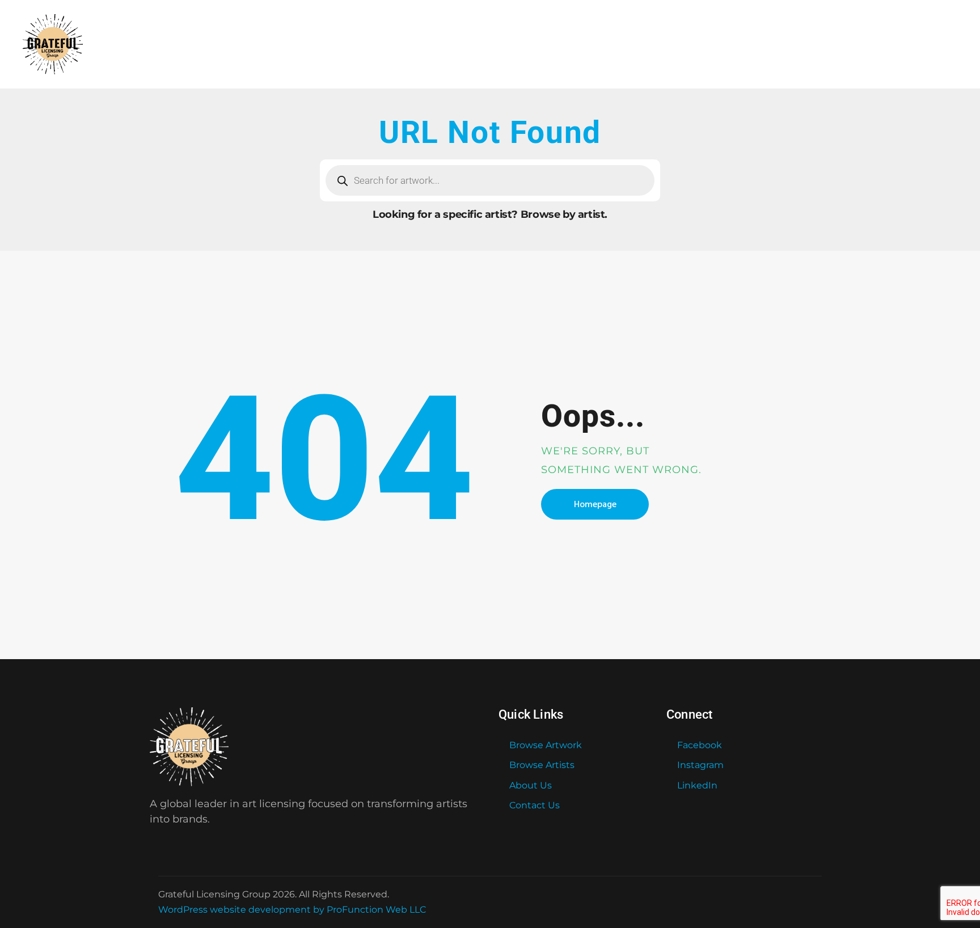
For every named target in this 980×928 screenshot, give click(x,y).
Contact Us (534, 805)
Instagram (700, 765)
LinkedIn (697, 785)
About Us (530, 785)
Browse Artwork (545, 745)
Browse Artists (542, 765)
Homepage (595, 504)
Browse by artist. (564, 214)
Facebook (699, 745)
